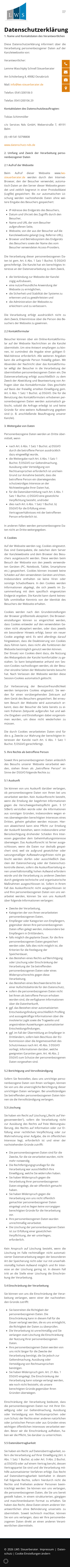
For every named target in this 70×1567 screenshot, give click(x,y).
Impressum (47, 1549)
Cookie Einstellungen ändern (32, 1553)
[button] (64, 11)
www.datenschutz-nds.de (19, 145)
